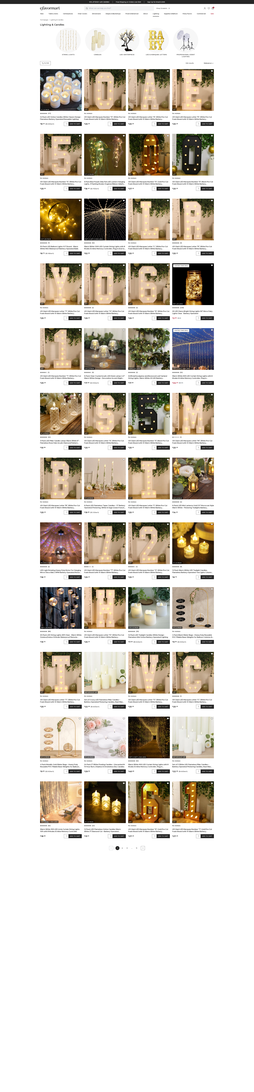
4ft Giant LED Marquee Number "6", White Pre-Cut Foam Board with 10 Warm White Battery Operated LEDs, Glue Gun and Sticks (148, 312)
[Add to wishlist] (80, 71)
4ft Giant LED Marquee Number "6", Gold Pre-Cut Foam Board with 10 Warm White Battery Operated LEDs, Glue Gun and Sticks (148, 830)
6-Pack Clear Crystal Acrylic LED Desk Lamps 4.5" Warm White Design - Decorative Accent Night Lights (104, 377)
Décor (145, 14)
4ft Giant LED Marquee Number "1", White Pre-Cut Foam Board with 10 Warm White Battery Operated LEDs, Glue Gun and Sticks (60, 377)
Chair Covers (82, 14)
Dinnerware (96, 14)
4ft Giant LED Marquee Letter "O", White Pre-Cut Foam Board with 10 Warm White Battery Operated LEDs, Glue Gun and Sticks (104, 312)
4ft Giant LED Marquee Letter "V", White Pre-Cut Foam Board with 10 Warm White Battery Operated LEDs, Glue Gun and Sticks (148, 701)
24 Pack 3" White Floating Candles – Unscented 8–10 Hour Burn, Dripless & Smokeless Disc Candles (104, 766)
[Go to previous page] (111, 848)
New (42, 14)
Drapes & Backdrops (113, 14)
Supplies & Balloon (171, 14)
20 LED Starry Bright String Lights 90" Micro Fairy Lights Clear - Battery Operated (192, 312)
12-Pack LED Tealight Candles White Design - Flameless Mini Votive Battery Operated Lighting (148, 636)
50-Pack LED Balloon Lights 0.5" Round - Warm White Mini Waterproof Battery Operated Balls (59, 248)
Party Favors (187, 14)
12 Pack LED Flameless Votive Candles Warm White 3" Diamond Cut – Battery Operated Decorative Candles (102, 830)
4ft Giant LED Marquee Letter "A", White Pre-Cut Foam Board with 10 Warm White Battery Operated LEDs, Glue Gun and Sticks (148, 118)
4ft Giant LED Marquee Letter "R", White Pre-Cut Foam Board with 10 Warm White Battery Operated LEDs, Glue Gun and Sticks (192, 248)
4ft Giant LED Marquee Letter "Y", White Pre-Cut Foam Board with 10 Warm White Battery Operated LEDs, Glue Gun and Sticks (60, 312)
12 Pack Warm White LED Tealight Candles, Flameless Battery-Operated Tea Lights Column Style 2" (192, 571)
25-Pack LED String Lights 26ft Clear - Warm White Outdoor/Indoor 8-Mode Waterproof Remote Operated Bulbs (61, 636)
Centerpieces (68, 14)
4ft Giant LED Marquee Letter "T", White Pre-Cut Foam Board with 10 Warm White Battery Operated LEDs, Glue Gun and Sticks (60, 701)
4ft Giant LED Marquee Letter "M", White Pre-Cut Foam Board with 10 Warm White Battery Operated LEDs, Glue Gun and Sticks (192, 442)
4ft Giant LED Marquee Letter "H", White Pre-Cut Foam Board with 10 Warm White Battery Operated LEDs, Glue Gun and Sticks (104, 636)
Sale (212, 14)
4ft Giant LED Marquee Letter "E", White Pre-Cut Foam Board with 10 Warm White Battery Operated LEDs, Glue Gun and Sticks (192, 118)
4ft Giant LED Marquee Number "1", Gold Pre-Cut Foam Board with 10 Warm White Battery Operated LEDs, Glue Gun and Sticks (192, 830)
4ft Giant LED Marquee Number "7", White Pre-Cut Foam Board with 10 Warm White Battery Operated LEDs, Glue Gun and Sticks (104, 571)
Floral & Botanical (132, 14)
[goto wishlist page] (209, 8)
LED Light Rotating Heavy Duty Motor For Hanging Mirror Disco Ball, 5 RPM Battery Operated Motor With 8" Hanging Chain (60, 571)
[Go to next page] (143, 848)
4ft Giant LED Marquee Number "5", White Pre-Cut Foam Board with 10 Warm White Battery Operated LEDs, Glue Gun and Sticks (60, 183)
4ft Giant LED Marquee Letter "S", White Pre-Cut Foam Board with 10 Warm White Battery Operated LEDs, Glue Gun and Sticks (104, 442)
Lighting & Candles (56, 20)
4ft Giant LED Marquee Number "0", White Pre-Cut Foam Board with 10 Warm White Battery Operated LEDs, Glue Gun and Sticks (104, 118)
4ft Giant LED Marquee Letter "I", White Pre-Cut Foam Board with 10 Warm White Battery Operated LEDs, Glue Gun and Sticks (147, 507)
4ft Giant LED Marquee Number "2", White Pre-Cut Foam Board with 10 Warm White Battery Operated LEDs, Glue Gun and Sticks (148, 571)
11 (136, 848)
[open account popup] (205, 8)
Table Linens (53, 14)
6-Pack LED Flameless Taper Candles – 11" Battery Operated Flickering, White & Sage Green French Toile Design (104, 507)
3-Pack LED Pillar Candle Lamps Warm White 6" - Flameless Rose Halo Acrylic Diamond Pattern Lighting (60, 442)
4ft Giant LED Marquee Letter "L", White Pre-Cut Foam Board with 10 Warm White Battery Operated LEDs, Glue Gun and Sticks (148, 248)
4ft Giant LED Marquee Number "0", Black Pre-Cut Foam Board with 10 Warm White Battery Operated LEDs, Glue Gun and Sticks (192, 183)
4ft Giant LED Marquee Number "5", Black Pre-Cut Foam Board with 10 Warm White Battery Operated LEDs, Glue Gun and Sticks (148, 442)
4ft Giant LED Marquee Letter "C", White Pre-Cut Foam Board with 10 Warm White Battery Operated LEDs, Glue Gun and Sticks (192, 701)
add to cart (75, 124)
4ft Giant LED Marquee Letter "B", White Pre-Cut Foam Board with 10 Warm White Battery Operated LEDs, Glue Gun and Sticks (60, 507)
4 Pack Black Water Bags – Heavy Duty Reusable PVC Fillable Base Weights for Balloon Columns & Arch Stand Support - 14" (192, 636)
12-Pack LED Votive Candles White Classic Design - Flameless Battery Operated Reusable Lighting (60, 118)
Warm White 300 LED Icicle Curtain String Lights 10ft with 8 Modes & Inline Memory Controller (60, 830)
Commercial (201, 14)
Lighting (156, 14)
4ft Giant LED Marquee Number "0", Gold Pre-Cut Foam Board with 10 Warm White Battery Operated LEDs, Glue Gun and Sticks (148, 183)
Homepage (44, 20)
